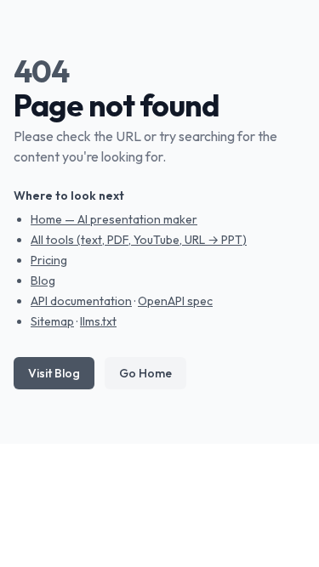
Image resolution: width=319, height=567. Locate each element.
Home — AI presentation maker (114, 219)
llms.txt (98, 321)
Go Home (145, 373)
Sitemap (52, 321)
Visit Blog (54, 373)
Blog (43, 280)
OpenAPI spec (175, 301)
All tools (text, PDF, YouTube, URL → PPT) (139, 239)
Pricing (49, 260)
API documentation (81, 301)
